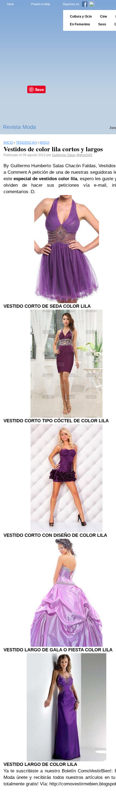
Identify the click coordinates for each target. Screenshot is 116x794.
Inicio (10, 4)
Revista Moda (19, 127)
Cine (103, 16)
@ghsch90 (84, 155)
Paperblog (30, 20)
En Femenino (80, 24)
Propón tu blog (40, 4)
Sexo (102, 24)
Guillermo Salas (64, 155)
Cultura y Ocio (81, 16)
